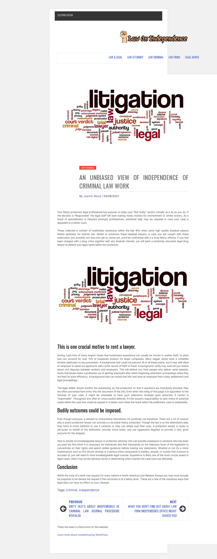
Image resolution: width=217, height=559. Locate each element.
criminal (71, 490)
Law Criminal (155, 57)
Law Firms (174, 57)
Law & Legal (115, 57)
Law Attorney (135, 57)
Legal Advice (192, 57)
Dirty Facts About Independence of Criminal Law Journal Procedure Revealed (94, 509)
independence (89, 490)
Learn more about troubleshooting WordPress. (82, 534)
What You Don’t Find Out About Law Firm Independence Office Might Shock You (152, 509)
